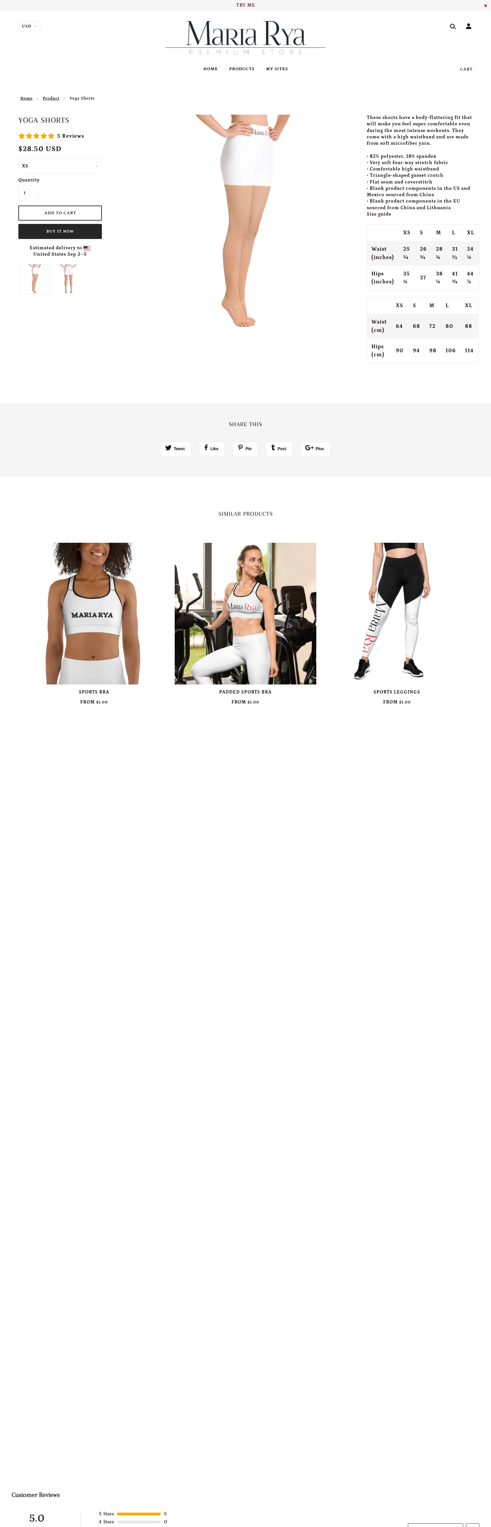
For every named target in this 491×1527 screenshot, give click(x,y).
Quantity (28, 180)
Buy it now (60, 231)
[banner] (245, 37)
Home (26, 98)
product (51, 98)
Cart (466, 69)
